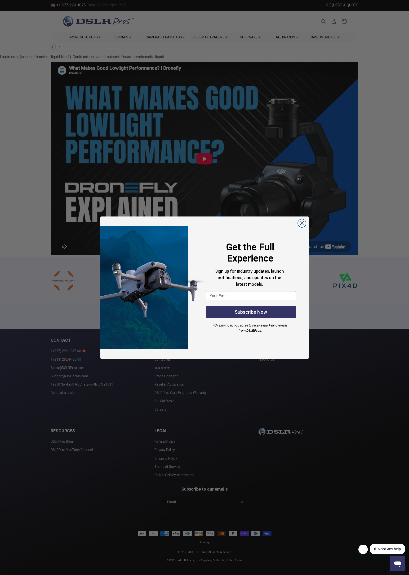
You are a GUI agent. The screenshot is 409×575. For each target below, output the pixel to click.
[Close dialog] (302, 223)
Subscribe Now (251, 312)
